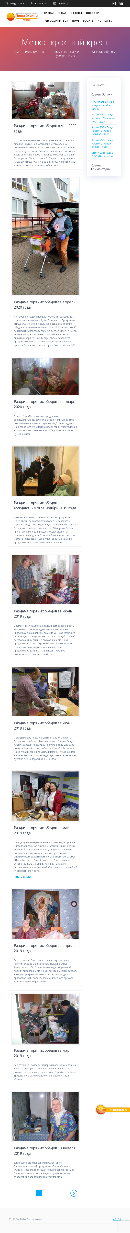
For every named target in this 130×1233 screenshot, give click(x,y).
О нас (62, 13)
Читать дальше (22, 876)
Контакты (105, 20)
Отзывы (76, 13)
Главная (49, 13)
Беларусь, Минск (18, 3)
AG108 (117, 1219)
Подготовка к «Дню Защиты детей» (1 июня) (103, 105)
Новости (92, 13)
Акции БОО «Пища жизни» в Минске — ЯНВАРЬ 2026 (103, 143)
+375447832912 (41, 3)
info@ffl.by (63, 3)
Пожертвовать (83, 20)
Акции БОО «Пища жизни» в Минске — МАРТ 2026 (103, 118)
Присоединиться (55, 20)
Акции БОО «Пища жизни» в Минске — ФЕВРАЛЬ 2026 (103, 131)
